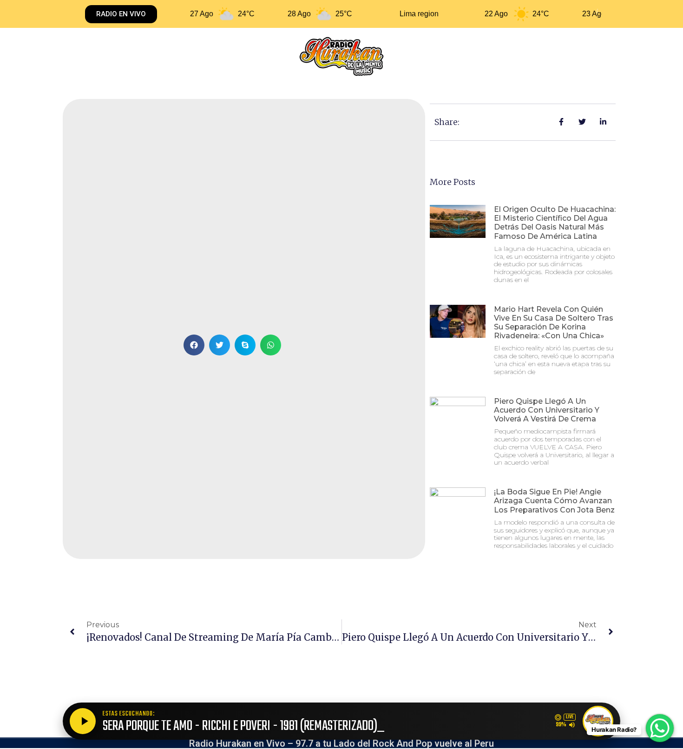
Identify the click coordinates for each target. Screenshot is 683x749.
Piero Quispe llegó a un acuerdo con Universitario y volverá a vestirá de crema (546, 410)
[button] (194, 345)
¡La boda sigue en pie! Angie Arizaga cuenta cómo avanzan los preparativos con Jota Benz (554, 500)
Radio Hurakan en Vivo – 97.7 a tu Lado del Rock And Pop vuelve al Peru (341, 743)
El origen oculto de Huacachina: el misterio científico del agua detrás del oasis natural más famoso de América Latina (555, 223)
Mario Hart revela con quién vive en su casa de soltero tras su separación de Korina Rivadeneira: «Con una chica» (553, 323)
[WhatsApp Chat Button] (660, 728)
